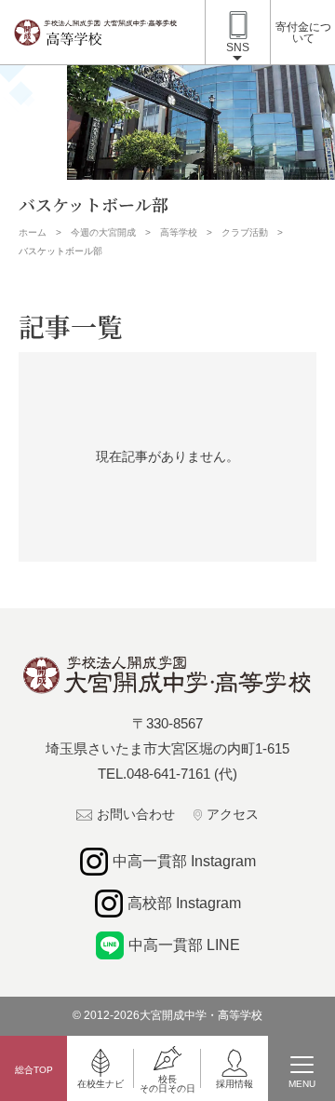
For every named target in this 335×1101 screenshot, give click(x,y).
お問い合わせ (136, 814)
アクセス (233, 814)
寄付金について (303, 32)
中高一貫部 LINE (184, 945)
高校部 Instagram (184, 903)
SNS (237, 47)
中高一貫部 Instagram (184, 861)
